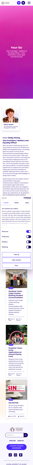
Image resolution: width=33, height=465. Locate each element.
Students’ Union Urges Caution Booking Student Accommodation (16, 294)
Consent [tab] (5, 202)
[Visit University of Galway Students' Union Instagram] (16, 455)
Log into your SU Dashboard (16, 447)
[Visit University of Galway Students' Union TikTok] (11, 455)
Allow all (16, 254)
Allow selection (16, 260)
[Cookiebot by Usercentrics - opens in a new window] (23, 198)
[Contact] (23, 3)
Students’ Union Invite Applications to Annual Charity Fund (15, 352)
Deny (16, 265)
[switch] (28, 236)
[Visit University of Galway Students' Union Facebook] (21, 455)
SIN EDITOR (13, 403)
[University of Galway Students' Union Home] (5, 3)
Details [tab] (16, 202)
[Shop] (19, 3)
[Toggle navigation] (29, 3)
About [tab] (27, 202)
